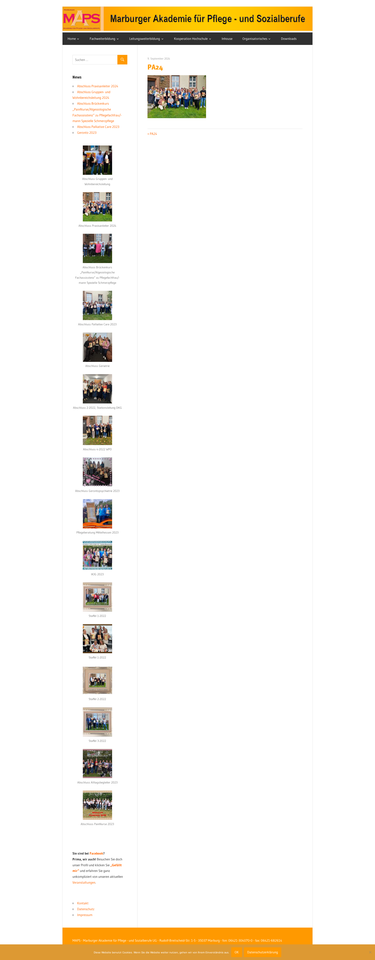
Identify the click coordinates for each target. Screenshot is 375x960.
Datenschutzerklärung (262, 952)
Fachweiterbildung (102, 39)
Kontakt (82, 903)
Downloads (288, 39)
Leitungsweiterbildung (144, 39)
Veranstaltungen (83, 882)
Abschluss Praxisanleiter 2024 (97, 86)
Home (72, 39)
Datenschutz (85, 909)
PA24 (153, 134)
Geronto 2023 (86, 132)
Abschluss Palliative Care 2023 (98, 127)
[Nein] (370, 952)
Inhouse (227, 39)
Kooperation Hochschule (191, 39)
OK (237, 952)
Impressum (84, 915)
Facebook (96, 853)
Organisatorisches (254, 39)
